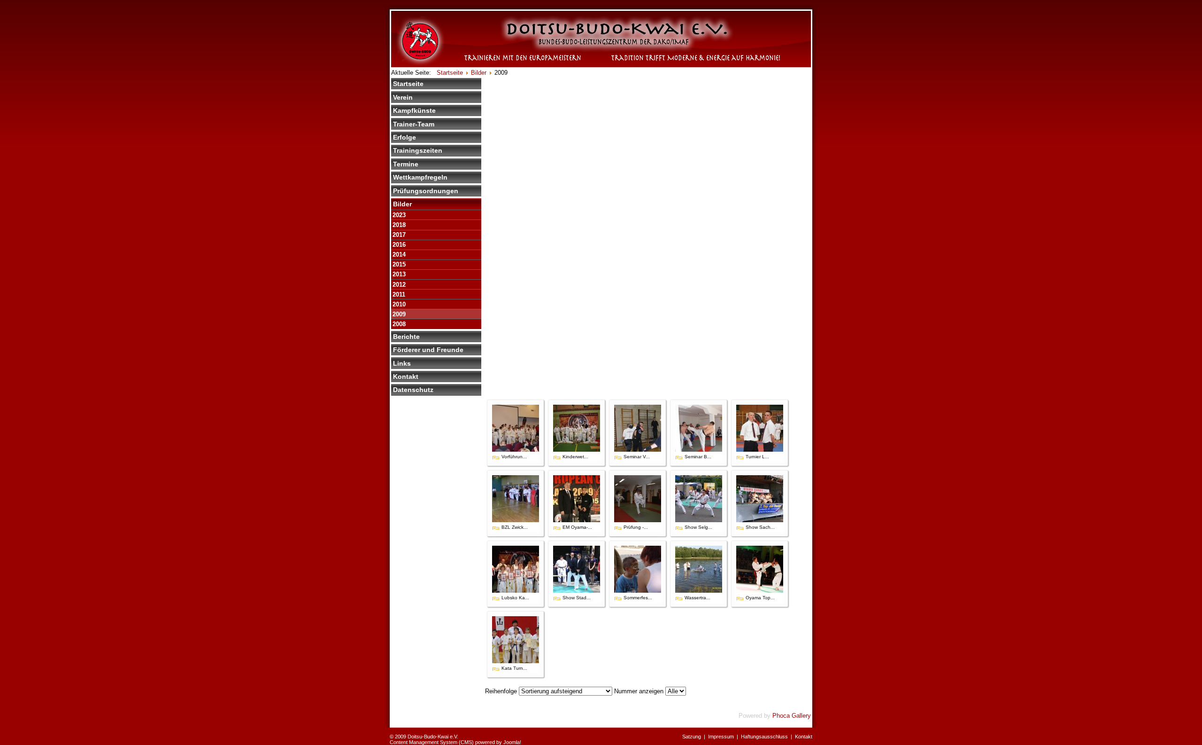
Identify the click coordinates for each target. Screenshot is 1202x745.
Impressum (721, 736)
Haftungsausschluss (764, 736)
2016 (399, 244)
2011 (399, 294)
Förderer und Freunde (428, 349)
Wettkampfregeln (420, 177)
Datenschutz (413, 389)
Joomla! (512, 742)
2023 (399, 215)
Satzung (691, 736)
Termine (405, 164)
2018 (399, 224)
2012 (399, 284)
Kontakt (405, 376)
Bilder (402, 204)
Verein (403, 97)
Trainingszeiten (417, 150)
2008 (399, 324)
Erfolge (404, 137)
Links (402, 363)
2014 (399, 254)
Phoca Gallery (791, 715)
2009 (399, 314)
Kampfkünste (414, 110)
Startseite (408, 83)
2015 (399, 264)
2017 (399, 234)
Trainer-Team (413, 124)
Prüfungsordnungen (425, 191)
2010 (399, 304)
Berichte (406, 336)
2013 (399, 274)
